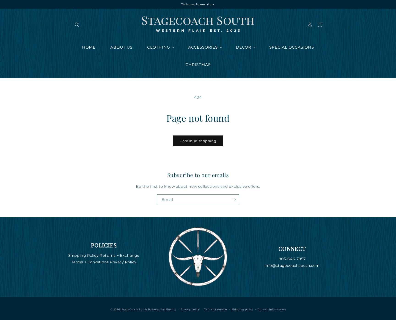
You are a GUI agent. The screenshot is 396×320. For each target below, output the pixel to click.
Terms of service (215, 309)
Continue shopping (198, 141)
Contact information (272, 309)
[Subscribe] (234, 199)
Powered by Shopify (162, 309)
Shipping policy (242, 309)
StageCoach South (134, 309)
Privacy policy (190, 309)
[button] (77, 25)
